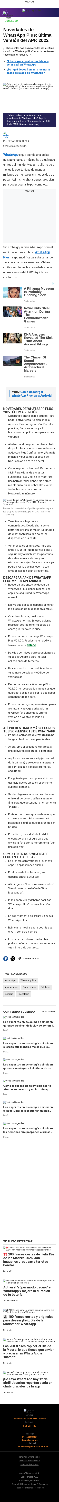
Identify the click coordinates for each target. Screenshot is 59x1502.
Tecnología (10, 21)
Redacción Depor (18, 141)
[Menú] (5, 12)
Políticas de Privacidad (30, 1461)
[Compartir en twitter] (12, 958)
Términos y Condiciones (29, 1457)
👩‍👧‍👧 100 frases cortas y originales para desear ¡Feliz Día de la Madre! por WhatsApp (28, 1320)
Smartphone (29, 987)
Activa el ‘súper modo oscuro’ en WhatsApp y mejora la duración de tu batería (27, 1290)
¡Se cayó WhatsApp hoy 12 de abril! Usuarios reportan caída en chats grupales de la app (27, 1382)
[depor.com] (31, 10)
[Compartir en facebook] (5, 958)
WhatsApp (10, 980)
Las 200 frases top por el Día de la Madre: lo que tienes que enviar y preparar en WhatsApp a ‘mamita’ (28, 1351)
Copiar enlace (30, 958)
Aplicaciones (12, 987)
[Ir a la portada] (29, 1411)
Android (9, 994)
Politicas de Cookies (29, 1464)
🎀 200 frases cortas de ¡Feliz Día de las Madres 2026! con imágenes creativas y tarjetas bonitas (28, 1259)
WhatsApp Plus (28, 980)
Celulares (45, 987)
